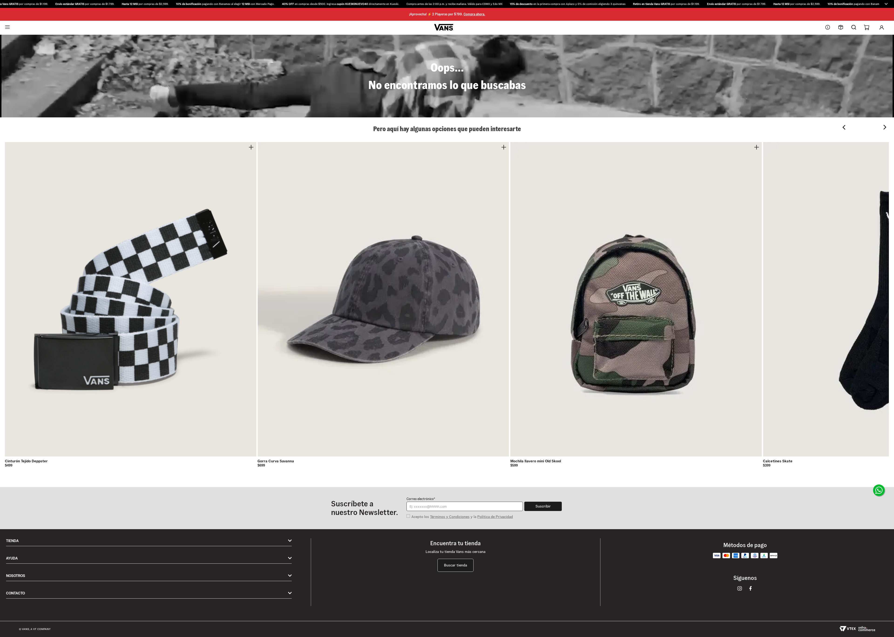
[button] (447, 4)
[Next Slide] (885, 127)
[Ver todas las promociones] (886, 4)
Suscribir (543, 506)
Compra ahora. (474, 14)
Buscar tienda (455, 565)
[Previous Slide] (844, 127)
